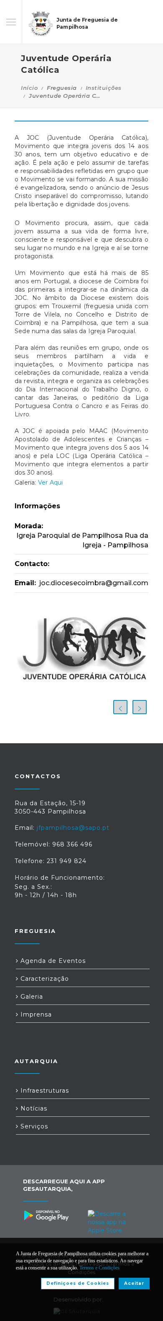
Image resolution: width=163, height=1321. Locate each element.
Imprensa (35, 1014)
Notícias (32, 1108)
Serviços (33, 1126)
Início (29, 87)
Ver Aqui (50, 482)
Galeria (30, 996)
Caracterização (43, 978)
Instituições (104, 87)
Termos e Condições (99, 1268)
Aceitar (134, 1283)
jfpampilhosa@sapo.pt (73, 827)
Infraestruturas (43, 1090)
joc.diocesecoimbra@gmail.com (93, 583)
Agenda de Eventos (52, 961)
